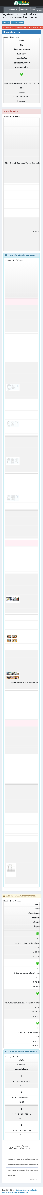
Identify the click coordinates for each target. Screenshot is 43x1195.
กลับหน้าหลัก (6, 22)
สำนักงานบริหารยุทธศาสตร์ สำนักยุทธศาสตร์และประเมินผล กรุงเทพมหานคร (19, 1191)
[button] (6, 10)
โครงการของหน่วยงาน (17, 22)
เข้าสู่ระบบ (39, 10)
